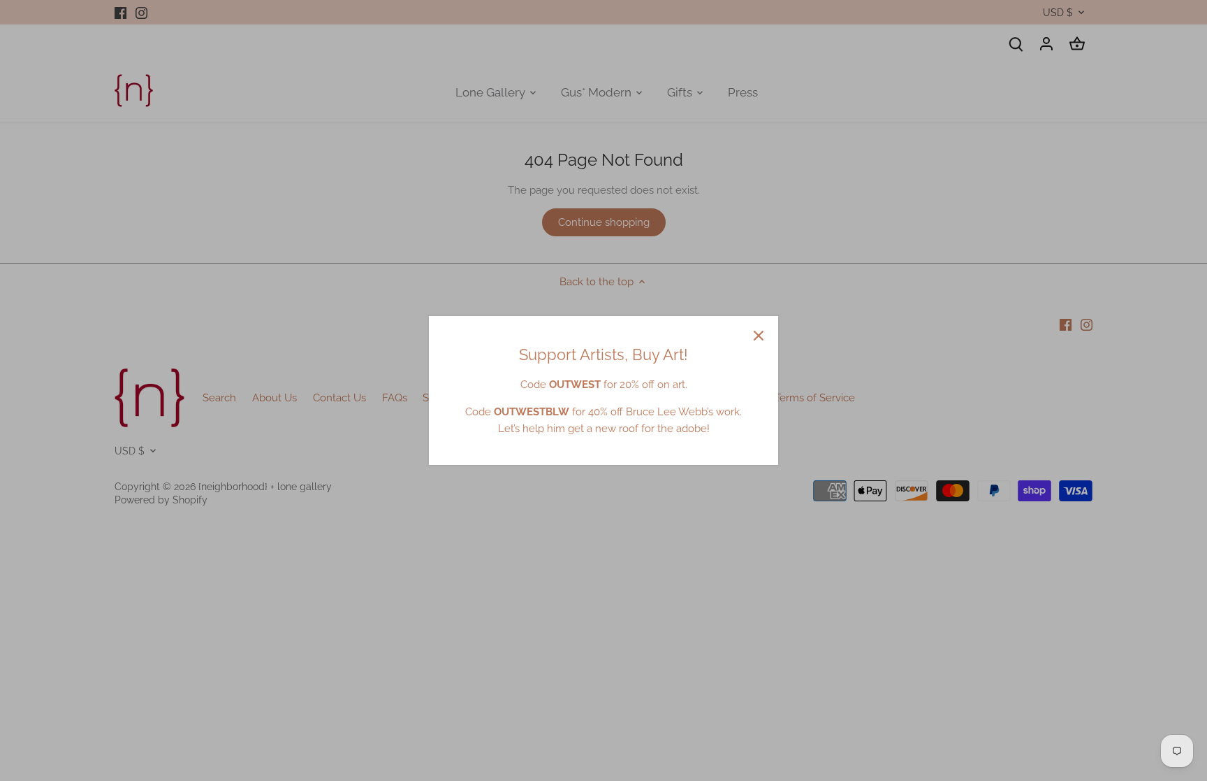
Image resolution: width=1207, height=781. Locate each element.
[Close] (758, 335)
